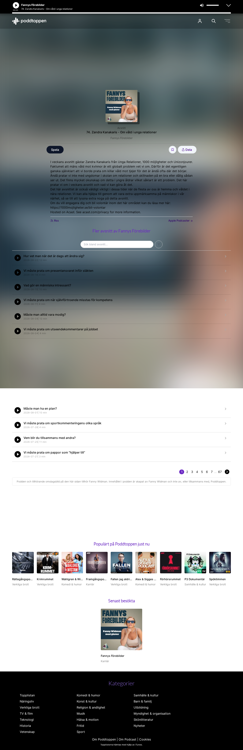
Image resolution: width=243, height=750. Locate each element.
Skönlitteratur (143, 719)
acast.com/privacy (95, 212)
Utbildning (141, 707)
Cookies (145, 739)
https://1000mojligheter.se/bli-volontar (78, 207)
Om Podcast (127, 739)
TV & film (26, 713)
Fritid (80, 726)
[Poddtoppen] (29, 21)
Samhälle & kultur (146, 695)
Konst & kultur (87, 701)
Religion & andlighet (91, 707)
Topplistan (27, 695)
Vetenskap (27, 732)
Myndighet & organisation (152, 713)
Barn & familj (143, 701)
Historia (25, 726)
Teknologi (27, 719)
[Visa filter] (159, 244)
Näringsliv (27, 701)
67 (220, 472)
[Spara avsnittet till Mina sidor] (172, 149)
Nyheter (139, 726)
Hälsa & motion (88, 719)
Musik (81, 713)
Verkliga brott (29, 707)
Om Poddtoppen (104, 739)
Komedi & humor (88, 695)
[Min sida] (199, 21)
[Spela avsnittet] (17, 257)
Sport (81, 732)
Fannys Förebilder (121, 138)
